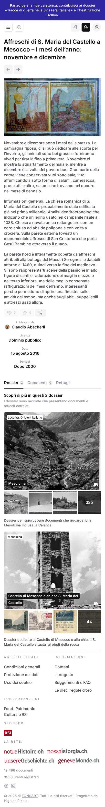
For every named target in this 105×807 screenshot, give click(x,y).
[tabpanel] (52, 520)
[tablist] (52, 383)
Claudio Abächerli (28, 327)
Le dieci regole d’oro (73, 690)
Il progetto (63, 674)
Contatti (61, 666)
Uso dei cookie (18, 682)
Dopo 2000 (25, 366)
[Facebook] (6, 785)
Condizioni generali (22, 666)
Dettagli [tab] (63, 382)
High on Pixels (16, 800)
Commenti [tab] (39, 382)
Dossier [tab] (13, 382)
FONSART (30, 796)
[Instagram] (13, 785)
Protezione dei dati (21, 674)
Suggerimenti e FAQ (72, 682)
